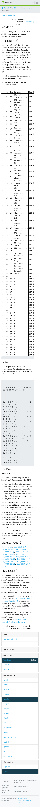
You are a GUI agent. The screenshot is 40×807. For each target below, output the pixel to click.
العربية (5, 680)
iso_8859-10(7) (8, 559)
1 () (6, 767)
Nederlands (7, 728)
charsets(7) (6, 547)
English (6, 694)
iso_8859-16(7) (24, 564)
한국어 (5, 723)
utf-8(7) (5, 566)
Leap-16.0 (6, 665)
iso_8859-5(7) (22, 552)
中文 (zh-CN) (7, 756)
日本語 (5, 718)
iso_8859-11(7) (24, 559)
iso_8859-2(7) (7, 549)
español (6, 699)
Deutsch (6, 689)
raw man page (8, 644)
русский (6, 747)
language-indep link (10, 639)
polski (5, 732)
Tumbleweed (15, 8)
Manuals (6, 8)
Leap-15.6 (6, 669)
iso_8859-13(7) (8, 561)
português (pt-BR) (9, 737)
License (20, 803)
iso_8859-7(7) (22, 554)
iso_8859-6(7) (7, 554)
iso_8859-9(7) (22, 557)
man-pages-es (27, 8)
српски (5, 751)
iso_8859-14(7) (24, 561)
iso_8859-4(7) (7, 552)
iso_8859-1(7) (20, 547)
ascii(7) (5, 22)
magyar (6, 708)
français (6, 704)
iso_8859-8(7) (7, 557)
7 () (6, 771)
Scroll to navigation (8, 15)
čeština (5, 685)
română (6, 742)
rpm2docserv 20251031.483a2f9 (24, 799)
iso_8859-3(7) (22, 549)
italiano (6, 713)
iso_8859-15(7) (8, 564)
